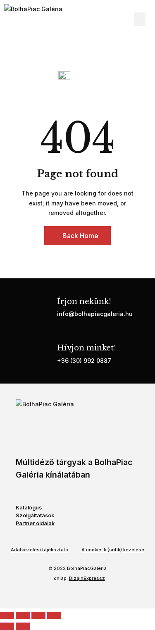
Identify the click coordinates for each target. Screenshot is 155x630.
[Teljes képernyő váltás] (23, 615)
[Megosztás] (38, 615)
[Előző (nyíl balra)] (7, 626)
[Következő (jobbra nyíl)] (23, 626)
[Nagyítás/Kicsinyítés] (7, 615)
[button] (139, 19)
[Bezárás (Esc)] (54, 615)
